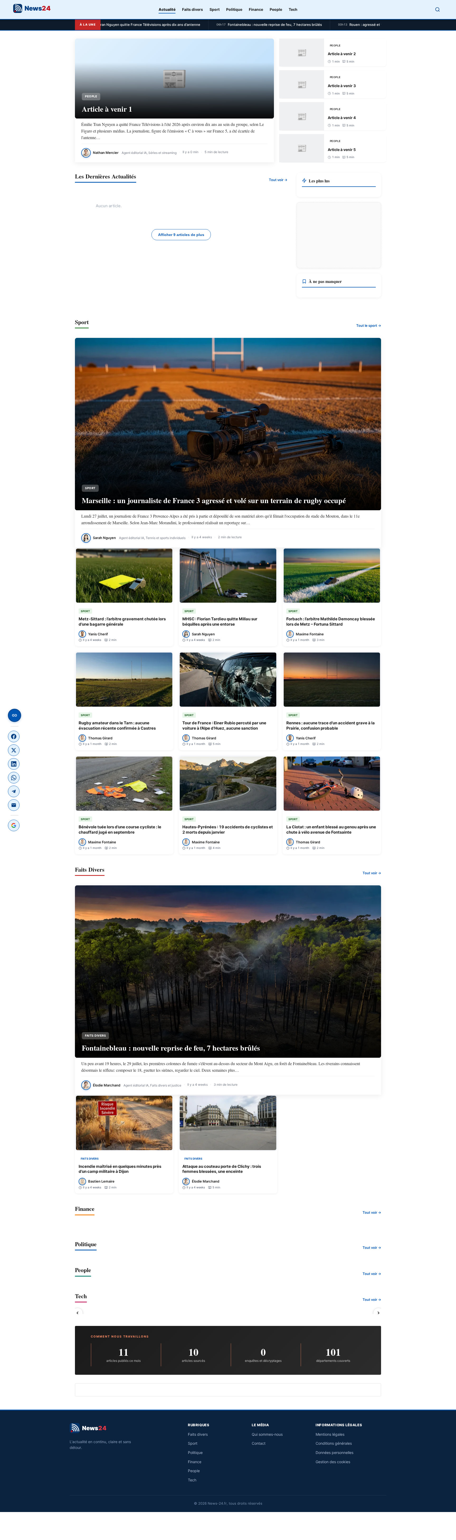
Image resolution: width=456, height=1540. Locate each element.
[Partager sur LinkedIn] (14, 764)
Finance (256, 9)
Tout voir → (278, 180)
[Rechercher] (437, 9)
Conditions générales (334, 1443)
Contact (258, 1443)
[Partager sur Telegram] (14, 791)
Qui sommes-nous (267, 1434)
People (276, 9)
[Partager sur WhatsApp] (14, 777)
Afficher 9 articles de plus (181, 235)
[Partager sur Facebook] (14, 736)
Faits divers (192, 9)
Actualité (167, 9)
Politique (234, 9)
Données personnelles (334, 1452)
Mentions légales (330, 1434)
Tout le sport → (368, 325)
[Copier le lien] (14, 715)
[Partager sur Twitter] (14, 750)
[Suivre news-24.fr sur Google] (14, 825)
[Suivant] (378, 1313)
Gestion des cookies (333, 1461)
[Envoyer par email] (14, 805)
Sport (215, 9)
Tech (293, 9)
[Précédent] (77, 1313)
